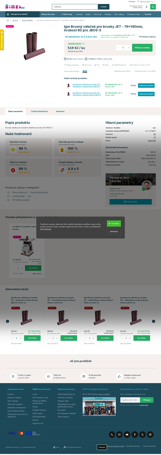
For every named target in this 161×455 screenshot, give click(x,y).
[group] (26, 321)
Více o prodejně (104, 394)
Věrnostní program (15, 404)
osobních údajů (143, 405)
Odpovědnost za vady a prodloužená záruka (67, 405)
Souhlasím (115, 223)
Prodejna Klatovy (39, 410)
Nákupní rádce (63, 401)
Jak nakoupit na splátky (67, 413)
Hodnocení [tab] (60, 111)
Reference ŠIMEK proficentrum (39, 402)
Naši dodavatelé (39, 417)
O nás (35, 394)
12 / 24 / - (152, 162)
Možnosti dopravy (148, 37)
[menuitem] (48, 14)
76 (155, 137)
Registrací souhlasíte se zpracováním (134, 405)
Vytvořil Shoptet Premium (73, 447)
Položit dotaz (132, 202)
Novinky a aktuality (65, 397)
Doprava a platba (14, 397)
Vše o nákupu (13, 401)
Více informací (45, 229)
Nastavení (102, 447)
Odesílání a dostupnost (17, 407)
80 (155, 134)
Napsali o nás (38, 423)
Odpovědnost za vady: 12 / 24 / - (140, 65)
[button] (20, 338)
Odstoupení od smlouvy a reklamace (18, 415)
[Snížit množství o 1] (117, 47)
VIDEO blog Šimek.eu (66, 394)
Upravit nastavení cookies (115, 446)
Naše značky (37, 413)
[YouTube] (127, 433)
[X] (142, 434)
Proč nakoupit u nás (40, 397)
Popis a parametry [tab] (15, 111)
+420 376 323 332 (112, 434)
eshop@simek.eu (119, 434)
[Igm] (84, 71)
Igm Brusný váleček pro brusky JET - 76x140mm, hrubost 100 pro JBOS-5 (87, 94)
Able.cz (57, 447)
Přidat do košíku (142, 47)
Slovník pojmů (63, 417)
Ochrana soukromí (149, 446)
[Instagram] (150, 433)
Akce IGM (152, 140)
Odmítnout (114, 231)
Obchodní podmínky (133, 446)
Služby (35, 407)
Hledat (103, 7)
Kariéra (35, 420)
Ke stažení (62, 410)
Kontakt (11, 394)
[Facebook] (134, 433)
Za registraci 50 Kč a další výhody (136, 6)
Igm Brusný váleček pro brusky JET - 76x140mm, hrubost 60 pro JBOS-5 (87, 85)
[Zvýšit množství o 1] (128, 47)
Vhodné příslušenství (39, 111)
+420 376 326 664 (117, 194)
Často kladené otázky (16, 411)
